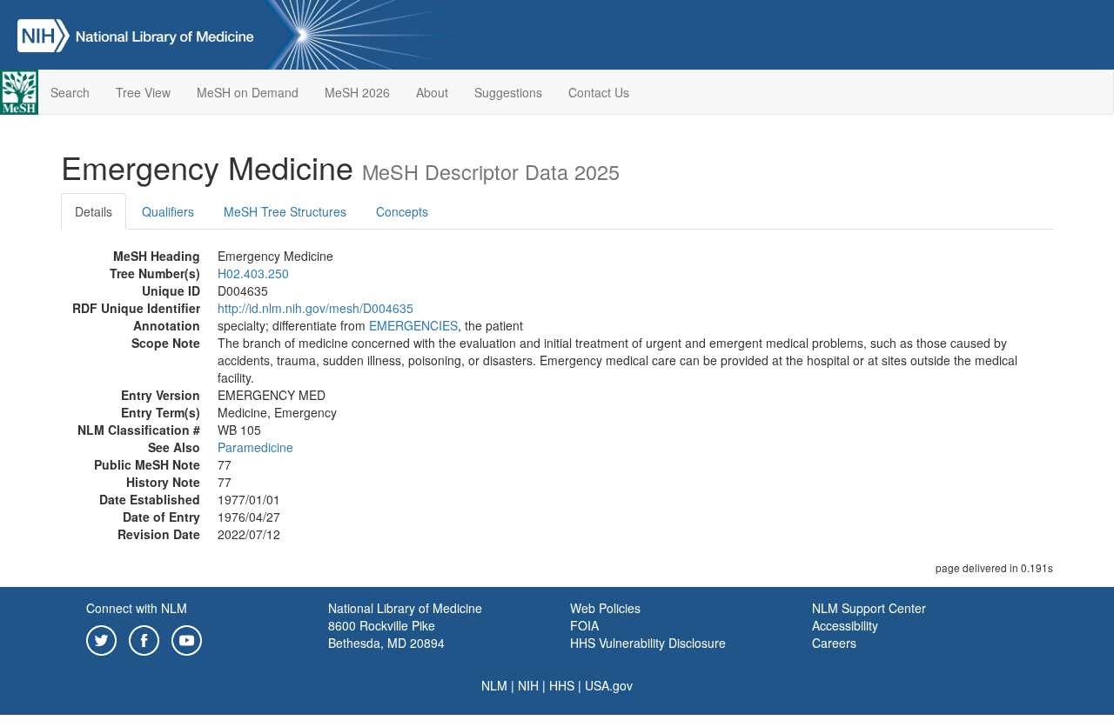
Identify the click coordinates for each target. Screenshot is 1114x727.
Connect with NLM (136, 608)
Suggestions (508, 92)
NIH (528, 685)
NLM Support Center (869, 608)
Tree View (143, 92)
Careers (834, 642)
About (432, 92)
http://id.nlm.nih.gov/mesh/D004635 (315, 308)
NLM (494, 685)
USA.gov (609, 685)
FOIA (584, 625)
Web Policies (605, 608)
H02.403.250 (253, 273)
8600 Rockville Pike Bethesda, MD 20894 (386, 634)
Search (70, 92)
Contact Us (598, 92)
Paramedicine (255, 447)
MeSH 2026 (357, 92)
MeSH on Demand (248, 92)
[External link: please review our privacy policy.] (101, 638)
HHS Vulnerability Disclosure (648, 642)
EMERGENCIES (413, 325)
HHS (561, 685)
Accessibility (845, 625)
